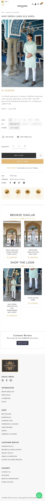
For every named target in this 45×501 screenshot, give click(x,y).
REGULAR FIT (14, 124)
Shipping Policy (8, 446)
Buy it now (22, 161)
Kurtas (4, 430)
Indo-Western (7, 427)
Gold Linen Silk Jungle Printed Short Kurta (12, 252)
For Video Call (26, 137)
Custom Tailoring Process (12, 459)
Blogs (4, 401)
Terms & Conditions (9, 456)
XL (24, 120)
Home (3, 12)
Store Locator (7, 482)
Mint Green (14, 128)
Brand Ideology (8, 391)
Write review (22, 343)
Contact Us (6, 472)
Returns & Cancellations (11, 449)
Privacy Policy (7, 453)
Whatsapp (5, 475)
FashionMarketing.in (35, 498)
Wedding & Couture (9, 434)
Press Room (6, 395)
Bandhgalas (6, 417)
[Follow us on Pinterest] (24, 183)
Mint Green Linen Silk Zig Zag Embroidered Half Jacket (12, 308)
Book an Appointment (10, 478)
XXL (30, 120)
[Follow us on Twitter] (15, 183)
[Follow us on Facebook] (10, 183)
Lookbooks (6, 398)
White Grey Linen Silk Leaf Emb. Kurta (33, 252)
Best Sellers (6, 414)
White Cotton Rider (33, 299)
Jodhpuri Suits (7, 420)
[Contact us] (39, 495)
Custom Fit (36, 124)
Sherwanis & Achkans (10, 424)
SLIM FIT (25, 124)
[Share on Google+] (19, 183)
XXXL (37, 120)
